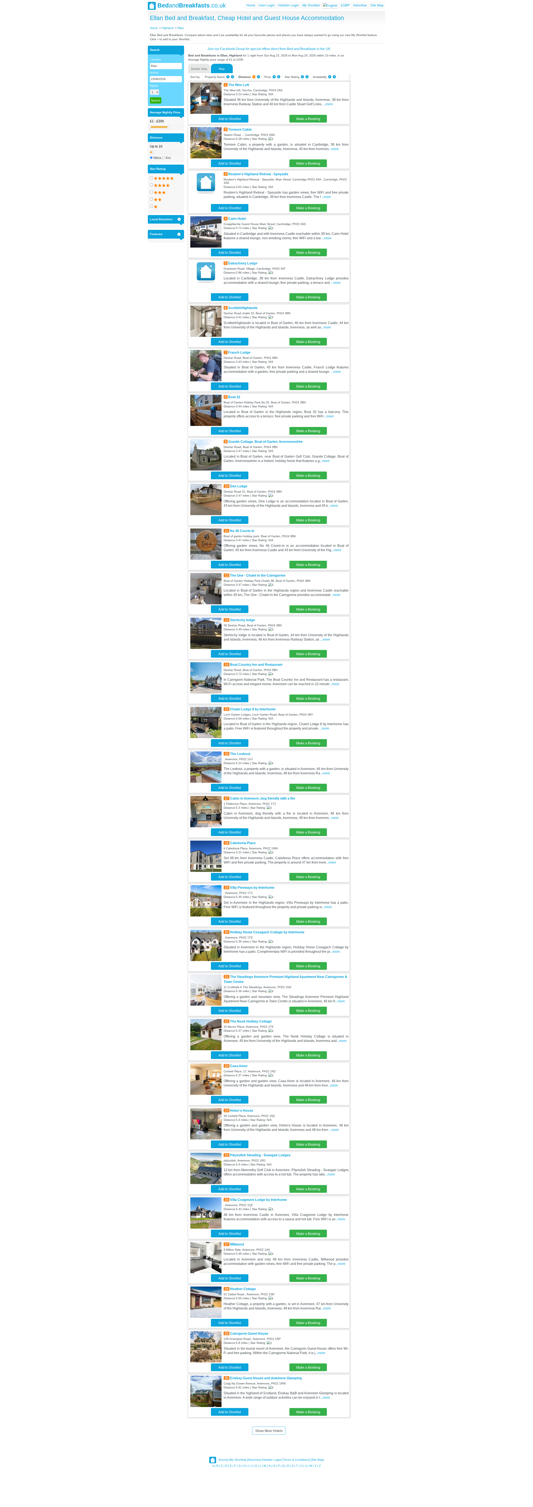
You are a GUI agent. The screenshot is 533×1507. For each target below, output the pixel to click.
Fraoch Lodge (239, 352)
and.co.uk (191, 5)
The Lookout (240, 754)
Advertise (360, 5)
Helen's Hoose (241, 1110)
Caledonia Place (243, 843)
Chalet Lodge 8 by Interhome (253, 709)
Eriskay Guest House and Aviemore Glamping (266, 1378)
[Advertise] (254, 1460)
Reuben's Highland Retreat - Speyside (258, 174)
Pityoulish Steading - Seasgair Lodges (260, 1155)
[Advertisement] (366, 108)
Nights (154, 85)
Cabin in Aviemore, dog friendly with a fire (262, 798)
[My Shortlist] (237, 1460)
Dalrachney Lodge (242, 263)
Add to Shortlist (229, 119)
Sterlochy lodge (242, 620)
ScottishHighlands (243, 308)
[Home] (223, 1460)
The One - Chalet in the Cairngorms (257, 575)
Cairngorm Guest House (249, 1333)
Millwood (237, 1244)
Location (155, 59)
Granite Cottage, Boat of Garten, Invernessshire (265, 441)
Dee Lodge (238, 486)
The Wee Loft (238, 85)
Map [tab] (222, 68)
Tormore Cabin (240, 129)
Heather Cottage (243, 1289)
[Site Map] (317, 1460)
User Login (267, 5)
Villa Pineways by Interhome (252, 887)
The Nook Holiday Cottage (251, 1021)
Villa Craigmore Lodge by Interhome (258, 1200)
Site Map (377, 5)
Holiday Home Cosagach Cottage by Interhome (267, 932)
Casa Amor (239, 1066)
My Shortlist (311, 5)
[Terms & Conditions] (296, 1460)
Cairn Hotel (237, 218)
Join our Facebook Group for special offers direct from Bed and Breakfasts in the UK (268, 49)
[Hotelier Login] (272, 1460)
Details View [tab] (199, 68)
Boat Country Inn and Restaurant (256, 664)
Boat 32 (234, 397)
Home (250, 5)
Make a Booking (308, 119)
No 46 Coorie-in (242, 531)
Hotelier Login (288, 5)
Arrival (154, 72)
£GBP (345, 5)
